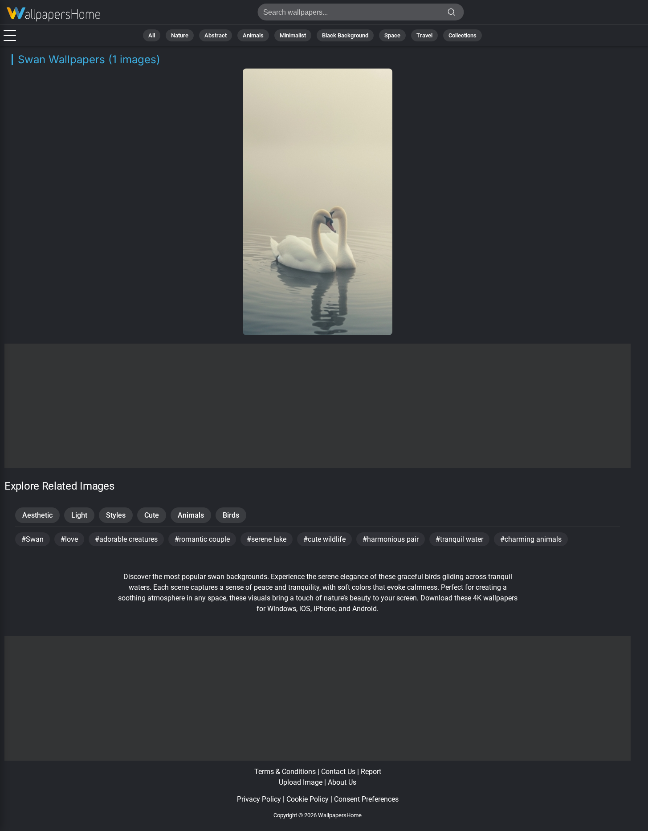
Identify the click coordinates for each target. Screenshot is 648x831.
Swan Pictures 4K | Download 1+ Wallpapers (53, 14)
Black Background (345, 35)
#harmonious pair (391, 539)
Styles (116, 515)
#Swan (32, 539)
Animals (253, 35)
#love (69, 539)
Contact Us (338, 771)
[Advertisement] (317, 406)
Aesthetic (37, 515)
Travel (424, 35)
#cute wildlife (324, 539)
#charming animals (531, 539)
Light (79, 515)
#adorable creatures (126, 539)
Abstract (215, 35)
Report (371, 771)
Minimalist (293, 35)
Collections (462, 35)
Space (392, 35)
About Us (342, 782)
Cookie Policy (307, 799)
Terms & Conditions (285, 771)
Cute (151, 515)
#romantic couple (202, 539)
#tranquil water (459, 539)
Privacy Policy (259, 799)
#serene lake (266, 539)
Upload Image (300, 782)
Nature (179, 35)
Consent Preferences (366, 799)
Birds (231, 515)
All (151, 35)
